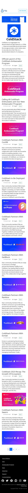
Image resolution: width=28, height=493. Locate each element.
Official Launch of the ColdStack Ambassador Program (12, 61)
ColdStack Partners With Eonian (12, 334)
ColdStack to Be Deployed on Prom (13, 179)
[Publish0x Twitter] (7, 480)
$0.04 (20, 338)
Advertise (4, 471)
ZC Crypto (14, 65)
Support (4, 474)
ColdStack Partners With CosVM (12, 141)
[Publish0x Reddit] (16, 480)
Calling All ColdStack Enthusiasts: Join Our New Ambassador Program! (13, 101)
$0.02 (20, 106)
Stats (3, 467)
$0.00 (20, 65)
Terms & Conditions (21, 484)
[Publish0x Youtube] (25, 480)
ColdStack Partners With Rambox (12, 296)
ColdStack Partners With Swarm (12, 411)
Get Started (22, 10)
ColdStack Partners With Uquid (12, 217)
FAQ (3, 461)
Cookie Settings (6, 477)
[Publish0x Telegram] (12, 480)
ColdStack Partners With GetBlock (12, 256)
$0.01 (20, 182)
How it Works (6, 458)
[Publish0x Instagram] (20, 480)
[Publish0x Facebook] (3, 480)
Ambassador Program (8, 464)
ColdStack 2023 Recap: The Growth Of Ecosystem (13, 372)
